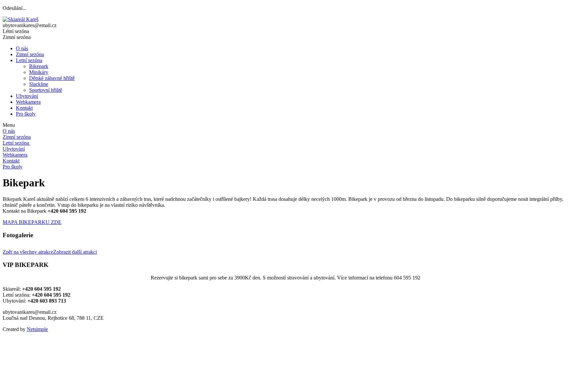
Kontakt (24, 108)
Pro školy (26, 114)
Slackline (38, 84)
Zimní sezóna (30, 54)
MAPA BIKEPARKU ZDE (32, 222)
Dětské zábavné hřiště (52, 78)
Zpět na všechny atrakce (28, 252)
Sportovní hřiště (45, 90)
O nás (22, 48)
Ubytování (27, 96)
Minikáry (38, 72)
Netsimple (37, 329)
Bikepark (38, 66)
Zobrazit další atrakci (75, 252)
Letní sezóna (29, 60)
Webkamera (28, 102)
